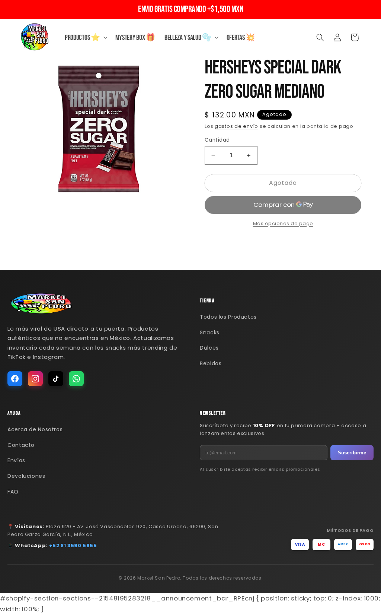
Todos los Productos (228, 317)
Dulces (209, 347)
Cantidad (217, 140)
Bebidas (210, 363)
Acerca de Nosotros (35, 429)
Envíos (16, 460)
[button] (85, 37)
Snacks (210, 332)
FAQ (13, 491)
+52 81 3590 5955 (73, 545)
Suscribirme (352, 452)
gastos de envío (236, 126)
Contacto (21, 445)
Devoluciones (26, 476)
